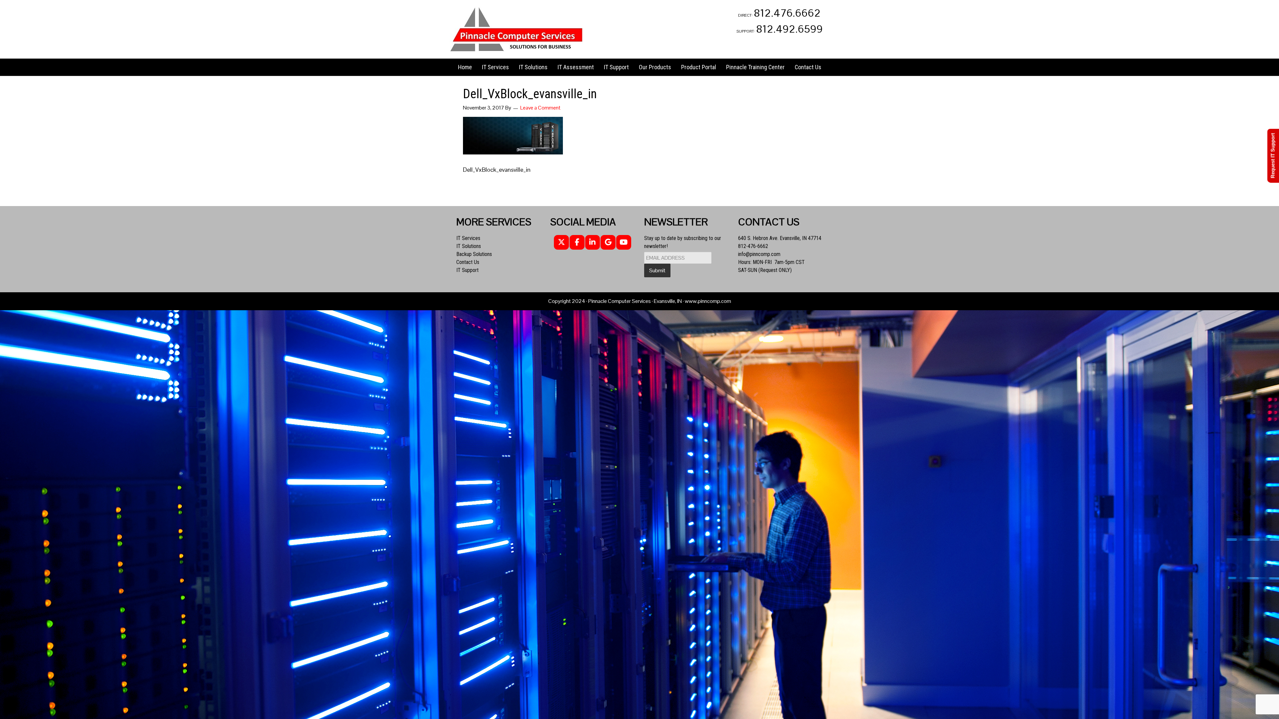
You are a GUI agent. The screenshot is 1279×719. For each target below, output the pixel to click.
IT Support (467, 270)
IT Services (468, 238)
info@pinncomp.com (759, 254)
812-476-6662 (753, 246)
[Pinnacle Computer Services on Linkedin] (592, 242)
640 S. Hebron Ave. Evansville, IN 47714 (779, 238)
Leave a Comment (540, 107)
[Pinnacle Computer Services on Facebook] (577, 242)
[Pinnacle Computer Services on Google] (608, 242)
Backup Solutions (474, 254)
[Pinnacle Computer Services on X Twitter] (561, 242)
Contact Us (467, 262)
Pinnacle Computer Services (516, 29)
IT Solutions (468, 246)
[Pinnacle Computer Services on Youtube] (623, 242)
